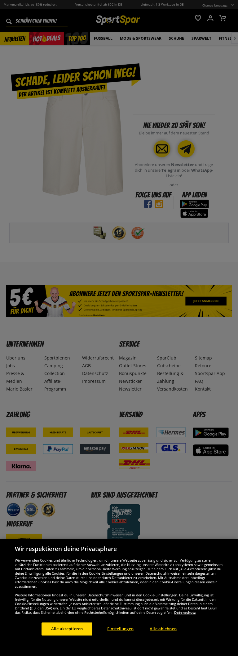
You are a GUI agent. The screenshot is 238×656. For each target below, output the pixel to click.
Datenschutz (185, 612)
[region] (119, 597)
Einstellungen (120, 628)
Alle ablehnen (163, 628)
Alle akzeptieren (67, 628)
